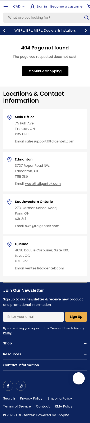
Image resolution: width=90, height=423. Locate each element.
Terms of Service (17, 406)
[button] (4, 30)
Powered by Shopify (52, 415)
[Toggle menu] (5, 6)
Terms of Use (60, 328)
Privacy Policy (31, 398)
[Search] (86, 17)
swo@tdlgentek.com (42, 226)
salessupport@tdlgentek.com (49, 141)
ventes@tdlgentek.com (44, 268)
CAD (17, 6)
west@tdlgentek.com (43, 183)
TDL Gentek (25, 415)
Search (9, 398)
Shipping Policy (60, 398)
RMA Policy (64, 406)
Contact (43, 406)
